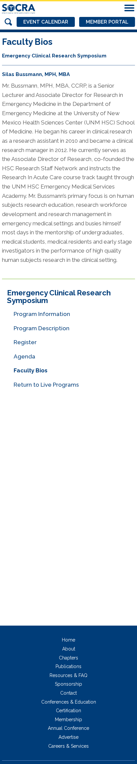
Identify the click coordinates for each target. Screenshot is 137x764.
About (68, 648)
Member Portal (107, 22)
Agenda (24, 356)
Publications (68, 666)
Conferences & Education (68, 702)
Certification (68, 710)
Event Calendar (45, 22)
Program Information (42, 314)
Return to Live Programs (46, 384)
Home (68, 640)
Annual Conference (68, 728)
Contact (68, 693)
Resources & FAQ (68, 675)
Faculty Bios (31, 370)
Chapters (68, 657)
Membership (68, 719)
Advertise (68, 737)
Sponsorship (68, 684)
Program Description (41, 328)
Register (25, 342)
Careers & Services (68, 746)
